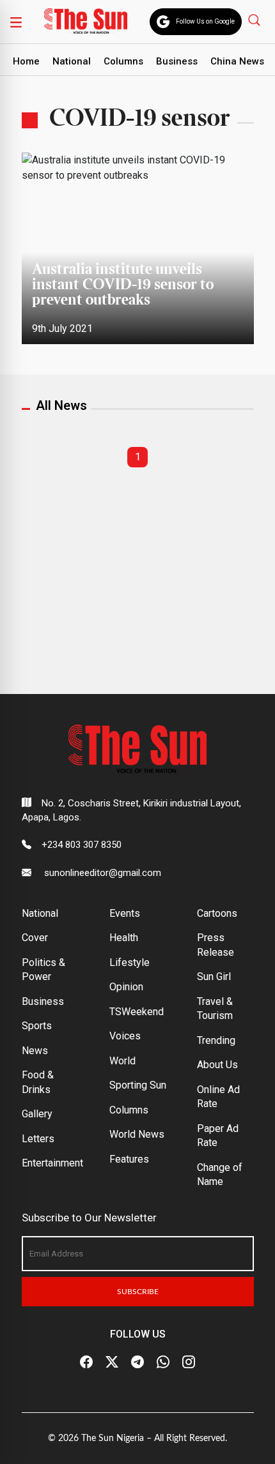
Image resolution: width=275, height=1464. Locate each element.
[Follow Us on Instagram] (188, 1362)
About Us (217, 1065)
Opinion (126, 987)
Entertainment (52, 1163)
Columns (123, 61)
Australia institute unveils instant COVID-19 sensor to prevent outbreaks (123, 285)
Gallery (37, 1114)
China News (237, 61)
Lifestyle (129, 962)
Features (129, 1159)
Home (26, 61)
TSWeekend (136, 1012)
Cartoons (217, 913)
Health (123, 938)
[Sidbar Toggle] (16, 21)
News (35, 1051)
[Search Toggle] (255, 19)
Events (124, 913)
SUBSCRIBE (138, 1291)
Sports (37, 1026)
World (122, 1061)
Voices (125, 1036)
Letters (38, 1139)
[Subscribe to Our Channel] (137, 1362)
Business (177, 61)
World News (136, 1134)
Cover (35, 938)
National (71, 61)
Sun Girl (214, 976)
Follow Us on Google (205, 21)
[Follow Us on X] (112, 1362)
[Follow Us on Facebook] (86, 1362)
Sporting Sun (137, 1085)
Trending (216, 1040)
